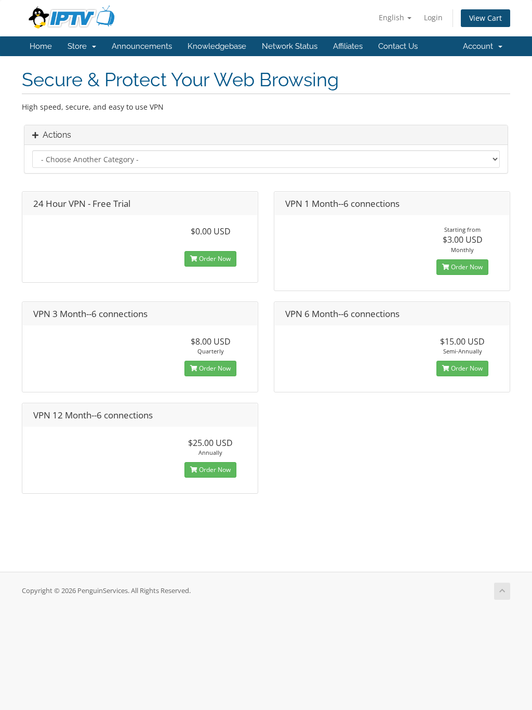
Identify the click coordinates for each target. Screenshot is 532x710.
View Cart (485, 18)
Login (433, 17)
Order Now (214, 258)
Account (480, 46)
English (392, 17)
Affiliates (348, 46)
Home (41, 46)
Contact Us (398, 46)
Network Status (289, 46)
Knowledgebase (217, 46)
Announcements (142, 46)
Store (79, 46)
